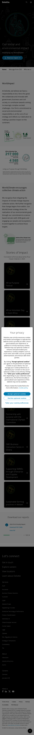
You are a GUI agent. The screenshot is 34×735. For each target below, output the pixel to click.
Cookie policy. (23, 388)
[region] (17, 367)
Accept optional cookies (17, 394)
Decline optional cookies (17, 398)
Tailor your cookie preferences (17, 403)
